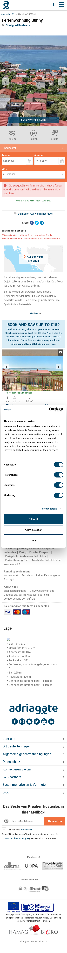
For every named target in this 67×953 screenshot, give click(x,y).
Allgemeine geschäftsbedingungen (27, 754)
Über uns (9, 739)
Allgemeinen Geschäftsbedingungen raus (33, 344)
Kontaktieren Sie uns (17, 769)
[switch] (58, 474)
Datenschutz (11, 762)
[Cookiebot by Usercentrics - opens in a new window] (49, 409)
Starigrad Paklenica (19, 25)
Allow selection (33, 529)
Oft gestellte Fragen (17, 746)
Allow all (33, 519)
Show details (49, 508)
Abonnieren (54, 821)
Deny (33, 540)
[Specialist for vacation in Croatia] (33, 708)
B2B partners (12, 777)
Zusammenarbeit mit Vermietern (25, 785)
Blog (6, 792)
